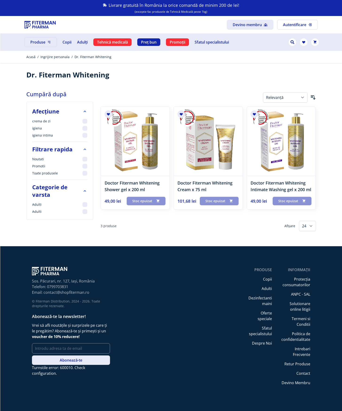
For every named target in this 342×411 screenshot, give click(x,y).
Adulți (82, 42)
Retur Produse (297, 364)
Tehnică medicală (112, 42)
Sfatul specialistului (212, 42)
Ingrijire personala (55, 57)
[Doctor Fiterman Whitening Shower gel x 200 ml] (135, 141)
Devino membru (247, 24)
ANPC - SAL (300, 294)
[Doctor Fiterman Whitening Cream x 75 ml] (208, 141)
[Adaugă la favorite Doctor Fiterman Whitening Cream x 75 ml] (181, 114)
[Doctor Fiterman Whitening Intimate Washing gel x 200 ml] (281, 141)
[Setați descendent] (313, 97)
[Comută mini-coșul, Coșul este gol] (315, 42)
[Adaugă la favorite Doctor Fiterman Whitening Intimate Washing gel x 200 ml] (254, 114)
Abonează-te (71, 360)
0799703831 (57, 286)
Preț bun (149, 42)
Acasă (30, 57)
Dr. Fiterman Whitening (93, 57)
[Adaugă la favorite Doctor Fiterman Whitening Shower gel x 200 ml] (108, 114)
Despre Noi (262, 343)
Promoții (177, 42)
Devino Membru (296, 382)
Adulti (267, 288)
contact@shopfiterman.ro (66, 292)
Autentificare (294, 24)
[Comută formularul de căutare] (292, 42)
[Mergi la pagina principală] (40, 24)
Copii (67, 42)
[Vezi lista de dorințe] (303, 42)
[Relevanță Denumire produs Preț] (285, 97)
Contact (303, 373)
